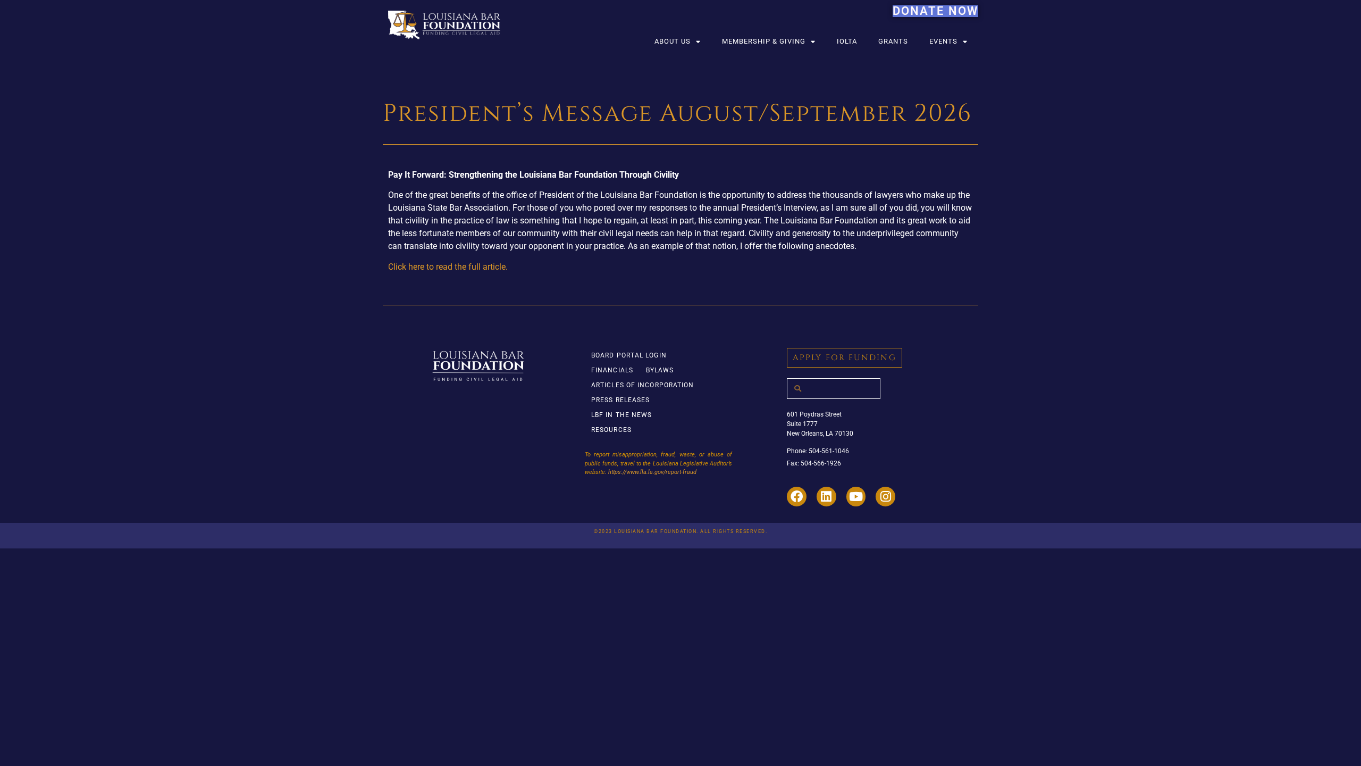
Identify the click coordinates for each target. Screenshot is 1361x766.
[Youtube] (856, 496)
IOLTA (847, 41)
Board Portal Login (629, 355)
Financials (612, 370)
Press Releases (620, 400)
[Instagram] (885, 496)
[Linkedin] (826, 496)
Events (943, 41)
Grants (893, 41)
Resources (611, 430)
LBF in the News (621, 415)
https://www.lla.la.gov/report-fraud (652, 472)
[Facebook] (796, 496)
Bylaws (660, 370)
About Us (672, 41)
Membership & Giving (763, 41)
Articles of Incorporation (642, 385)
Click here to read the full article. (448, 267)
